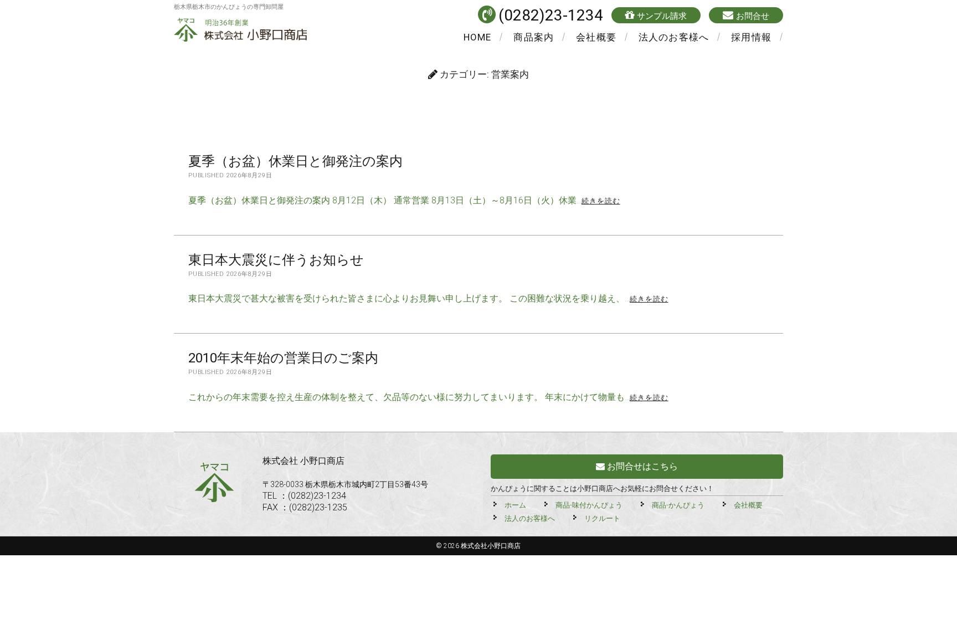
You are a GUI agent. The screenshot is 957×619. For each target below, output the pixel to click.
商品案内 (533, 37)
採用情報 (751, 37)
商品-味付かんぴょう (588, 505)
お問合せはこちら (641, 466)
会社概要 (596, 37)
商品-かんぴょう (678, 505)
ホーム (515, 505)
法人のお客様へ (674, 37)
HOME (478, 37)
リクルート (602, 518)
